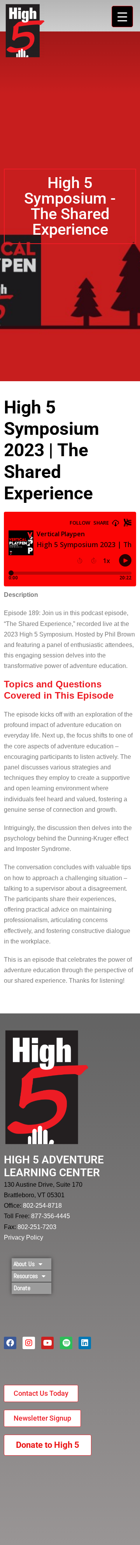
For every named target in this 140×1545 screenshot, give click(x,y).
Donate (22, 1288)
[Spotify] (66, 1343)
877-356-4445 (50, 1216)
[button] (70, 206)
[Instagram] (29, 1343)
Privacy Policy (23, 1237)
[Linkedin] (85, 1343)
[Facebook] (10, 1343)
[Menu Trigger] (122, 16)
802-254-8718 (42, 1205)
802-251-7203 (37, 1227)
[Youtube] (47, 1343)
